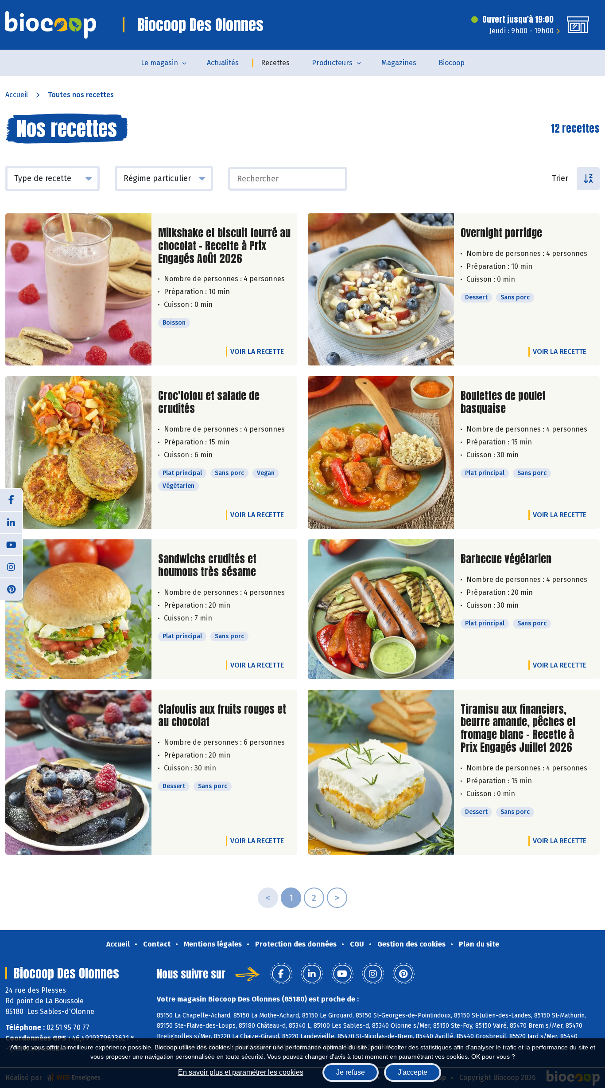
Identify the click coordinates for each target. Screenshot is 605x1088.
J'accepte (412, 1072)
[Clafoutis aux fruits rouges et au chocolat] (78, 772)
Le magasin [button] (159, 63)
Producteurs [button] (332, 63)
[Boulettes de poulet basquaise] (381, 452)
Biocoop (451, 63)
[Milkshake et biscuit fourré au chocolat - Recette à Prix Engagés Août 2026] (78, 289)
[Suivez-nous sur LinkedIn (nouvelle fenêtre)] (11, 522)
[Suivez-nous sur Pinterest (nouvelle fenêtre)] (11, 588)
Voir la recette (257, 351)
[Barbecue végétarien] (381, 609)
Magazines (398, 63)
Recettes (275, 63)
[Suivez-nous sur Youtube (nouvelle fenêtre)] (11, 544)
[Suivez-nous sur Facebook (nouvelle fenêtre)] (11, 500)
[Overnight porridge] (381, 289)
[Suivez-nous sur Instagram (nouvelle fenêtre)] (11, 566)
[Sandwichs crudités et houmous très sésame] (78, 609)
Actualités (223, 63)
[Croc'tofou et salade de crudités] (78, 452)
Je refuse (350, 1072)
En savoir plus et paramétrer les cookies (240, 1072)
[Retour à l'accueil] (50, 25)
